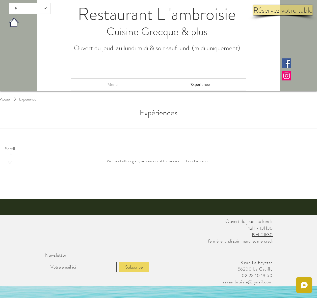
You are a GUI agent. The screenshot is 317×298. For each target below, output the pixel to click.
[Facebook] (286, 63)
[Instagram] (286, 75)
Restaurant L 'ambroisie (157, 13)
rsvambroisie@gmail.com (248, 282)
